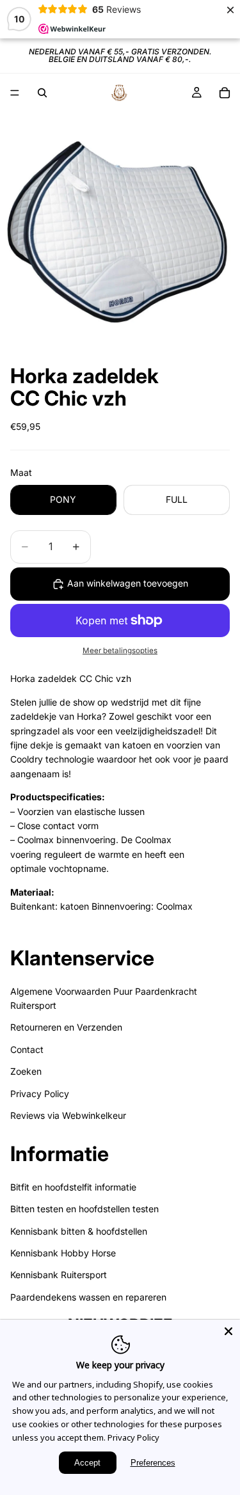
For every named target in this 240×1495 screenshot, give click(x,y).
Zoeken (26, 1071)
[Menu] (14, 92)
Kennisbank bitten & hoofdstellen (78, 1231)
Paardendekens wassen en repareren (88, 1297)
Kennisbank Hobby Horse (63, 1252)
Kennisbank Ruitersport (58, 1275)
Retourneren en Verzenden (66, 1027)
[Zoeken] (42, 93)
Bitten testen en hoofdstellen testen (84, 1209)
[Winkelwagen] (225, 93)
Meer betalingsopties (120, 650)
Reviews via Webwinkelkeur (68, 1115)
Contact (27, 1049)
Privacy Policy (39, 1093)
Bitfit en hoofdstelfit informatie (73, 1187)
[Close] (228, 1331)
